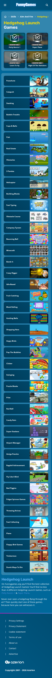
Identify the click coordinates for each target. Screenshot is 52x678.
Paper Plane (23, 593)
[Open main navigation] (5, 5)
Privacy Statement (17, 626)
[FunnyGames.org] (5, 16)
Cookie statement (17, 631)
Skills (13, 16)
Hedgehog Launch (17, 579)
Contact (12, 648)
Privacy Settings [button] (16, 620)
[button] (47, 5)
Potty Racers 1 (8, 593)
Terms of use (15, 637)
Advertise (13, 654)
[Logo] (26, 5)
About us (13, 642)
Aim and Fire (26, 16)
